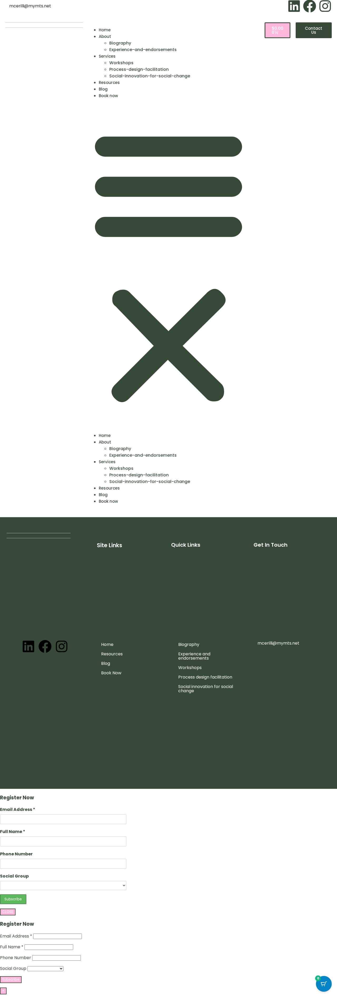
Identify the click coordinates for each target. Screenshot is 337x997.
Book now (108, 95)
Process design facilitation (205, 677)
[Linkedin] (28, 646)
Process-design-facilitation (139, 69)
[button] (168, 265)
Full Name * (12, 832)
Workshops (121, 63)
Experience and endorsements (194, 656)
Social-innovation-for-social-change (149, 76)
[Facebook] (45, 646)
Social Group (14, 876)
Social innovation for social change (205, 689)
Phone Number (16, 854)
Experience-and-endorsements (143, 50)
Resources (109, 82)
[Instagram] (61, 646)
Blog (103, 89)
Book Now (111, 673)
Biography (120, 43)
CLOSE (7, 911)
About (105, 36)
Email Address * (17, 809)
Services (107, 56)
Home (105, 30)
